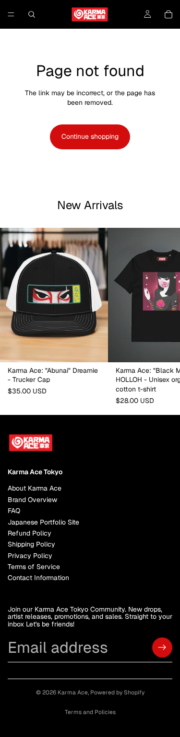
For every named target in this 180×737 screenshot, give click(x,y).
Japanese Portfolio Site (43, 522)
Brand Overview (32, 499)
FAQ (14, 510)
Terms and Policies (90, 712)
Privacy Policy (30, 555)
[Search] (31, 14)
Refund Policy (29, 533)
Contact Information (38, 578)
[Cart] (168, 14)
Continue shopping (90, 136)
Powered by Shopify (117, 692)
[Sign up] (162, 647)
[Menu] (11, 14)
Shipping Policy (31, 544)
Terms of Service (34, 566)
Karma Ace (73, 692)
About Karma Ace (34, 488)
